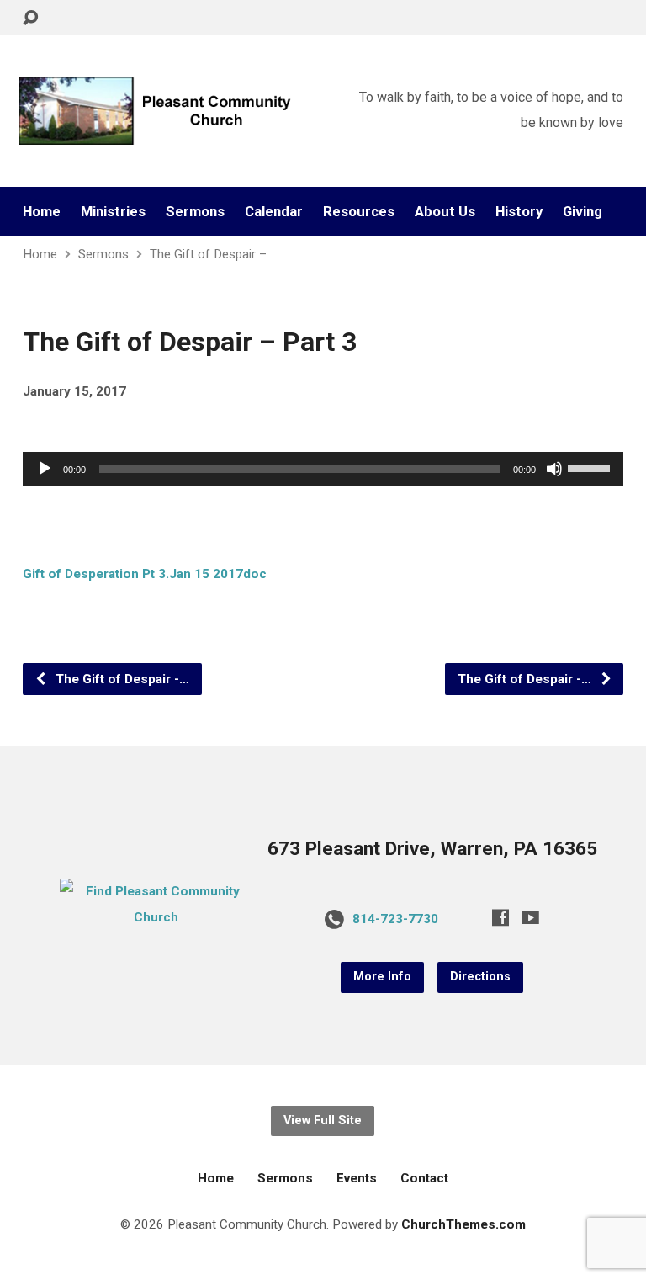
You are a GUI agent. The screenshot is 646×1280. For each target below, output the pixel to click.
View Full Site (322, 1120)
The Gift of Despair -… (120, 679)
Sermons (195, 211)
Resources (358, 211)
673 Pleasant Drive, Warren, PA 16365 (432, 848)
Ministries (113, 211)
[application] (323, 469)
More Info (382, 976)
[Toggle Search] (30, 18)
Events (356, 1178)
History (519, 211)
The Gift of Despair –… (212, 254)
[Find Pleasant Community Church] (156, 917)
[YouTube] (530, 917)
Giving (582, 211)
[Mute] (554, 468)
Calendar (274, 211)
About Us (445, 211)
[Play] (44, 468)
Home (42, 211)
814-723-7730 (395, 919)
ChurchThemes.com (463, 1224)
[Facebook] (500, 917)
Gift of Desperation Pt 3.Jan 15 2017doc (145, 574)
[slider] (591, 467)
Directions (480, 976)
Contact (424, 1178)
